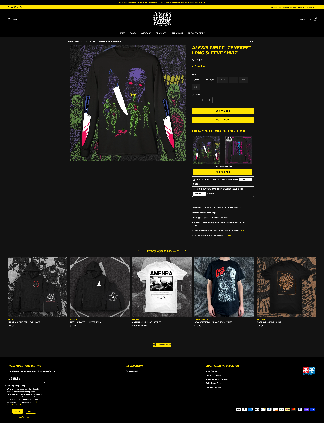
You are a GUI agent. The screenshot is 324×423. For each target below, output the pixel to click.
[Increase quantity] (210, 100)
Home (70, 41)
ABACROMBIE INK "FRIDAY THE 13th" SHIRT (213, 322)
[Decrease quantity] (195, 100)
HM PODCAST (177, 33)
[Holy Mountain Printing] (162, 19)
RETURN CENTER (289, 7)
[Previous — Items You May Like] (138, 251)
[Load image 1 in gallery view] (128, 103)
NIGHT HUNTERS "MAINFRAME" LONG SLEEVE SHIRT (220, 189)
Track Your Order (213, 375)
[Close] (44, 382)
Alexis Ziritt (79, 41)
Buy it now (222, 120)
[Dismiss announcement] (320, 2)
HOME (122, 33)
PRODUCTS (161, 33)
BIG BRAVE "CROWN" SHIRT (269, 322)
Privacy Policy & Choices (217, 379)
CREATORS (146, 33)
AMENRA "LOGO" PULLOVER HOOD (85, 322)
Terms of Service (213, 387)
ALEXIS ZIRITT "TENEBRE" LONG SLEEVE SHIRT (104, 41)
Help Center (211, 371)
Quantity (196, 95)
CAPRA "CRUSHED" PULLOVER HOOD (24, 322)
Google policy (17, 405)
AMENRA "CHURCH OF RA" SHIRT (146, 322)
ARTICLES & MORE (196, 33)
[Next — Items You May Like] (186, 251)
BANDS (133, 33)
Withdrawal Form (214, 383)
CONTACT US (276, 7)
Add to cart (223, 111)
